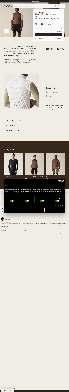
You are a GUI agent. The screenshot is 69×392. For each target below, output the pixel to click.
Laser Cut (50, 88)
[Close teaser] (14, 388)
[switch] (27, 201)
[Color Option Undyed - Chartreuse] (39, 24)
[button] (65, 233)
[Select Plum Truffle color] (26, 173)
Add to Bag (48, 34)
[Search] (55, 6)
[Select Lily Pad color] (8, 173)
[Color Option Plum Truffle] (36, 24)
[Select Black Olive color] (31, 173)
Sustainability (10, 125)
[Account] (58, 6)
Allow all (54, 210)
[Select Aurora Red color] (7, 173)
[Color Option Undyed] (44, 24)
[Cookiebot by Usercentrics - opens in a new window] (58, 181)
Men (16, 6)
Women (21, 6)
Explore (26, 6)
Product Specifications (13, 120)
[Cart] (61, 6)
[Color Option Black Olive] (42, 24)
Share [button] (4, 233)
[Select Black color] (5, 173)
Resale (31, 6)
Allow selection (34, 210)
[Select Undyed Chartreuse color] (28, 173)
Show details (58, 205)
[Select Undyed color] (30, 173)
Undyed (49, 96)
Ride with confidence (13, 130)
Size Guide (59, 31)
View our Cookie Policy (18, 192)
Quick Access (52, 92)
